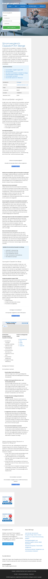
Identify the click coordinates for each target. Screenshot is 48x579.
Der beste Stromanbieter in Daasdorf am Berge (17, 73)
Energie (13, 571)
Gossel (20, 344)
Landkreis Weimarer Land (22, 85)
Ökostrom (22, 6)
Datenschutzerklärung (23, 574)
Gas (16, 6)
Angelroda (21, 345)
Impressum (31, 574)
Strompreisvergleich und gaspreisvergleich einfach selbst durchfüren (33, 542)
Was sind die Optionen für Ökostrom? (14, 77)
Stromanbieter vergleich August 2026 (14, 70)
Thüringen (19, 82)
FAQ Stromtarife (9, 71)
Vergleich (42, 6)
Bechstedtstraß (23, 339)
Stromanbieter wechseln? (12, 76)
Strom (9, 6)
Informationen (32, 6)
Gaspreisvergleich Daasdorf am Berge (14, 74)
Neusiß (20, 342)
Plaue (20, 341)
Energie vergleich (10, 3)
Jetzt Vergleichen (16, 166)
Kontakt (16, 574)
